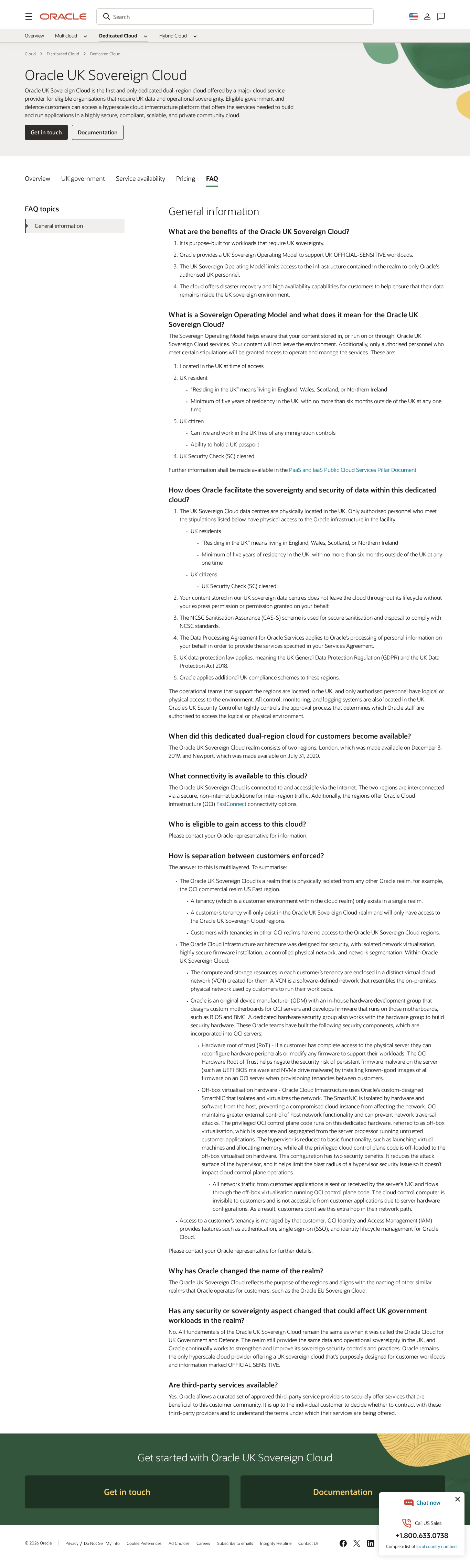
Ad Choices (179, 1543)
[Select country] (413, 16)
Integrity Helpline (275, 1543)
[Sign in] (427, 16)
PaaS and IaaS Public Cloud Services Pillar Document (352, 469)
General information (59, 225)
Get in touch (46, 132)
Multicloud (66, 35)
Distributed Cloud (63, 53)
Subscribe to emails (235, 1543)
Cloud (30, 53)
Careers (203, 1543)
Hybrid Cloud (173, 35)
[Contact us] (441, 16)
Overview (34, 35)
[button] (29, 16)
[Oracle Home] (63, 16)
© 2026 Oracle (38, 1543)
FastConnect (231, 803)
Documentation (98, 132)
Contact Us (308, 1543)
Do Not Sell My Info (102, 1543)
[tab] (37, 178)
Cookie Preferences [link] (144, 1543)
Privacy (71, 1543)
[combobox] (235, 16)
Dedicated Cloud (118, 35)
